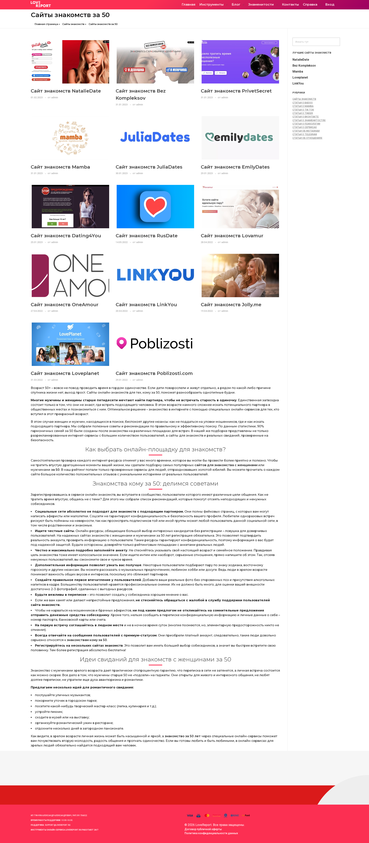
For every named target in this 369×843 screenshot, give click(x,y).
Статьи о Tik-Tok (303, 109)
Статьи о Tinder (303, 113)
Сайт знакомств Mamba (60, 167)
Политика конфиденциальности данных (211, 833)
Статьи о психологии (306, 123)
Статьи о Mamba (303, 106)
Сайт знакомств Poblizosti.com (154, 373)
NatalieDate (301, 59)
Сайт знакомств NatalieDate (66, 91)
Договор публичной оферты (203, 829)
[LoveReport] (64, 4)
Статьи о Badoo (303, 102)
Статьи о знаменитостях (309, 120)
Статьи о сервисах (305, 127)
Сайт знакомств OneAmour (64, 304)
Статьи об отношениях (307, 138)
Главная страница (46, 24)
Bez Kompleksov (304, 65)
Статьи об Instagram (306, 131)
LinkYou (298, 83)
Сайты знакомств (73, 24)
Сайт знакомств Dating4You (66, 235)
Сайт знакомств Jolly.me (231, 304)
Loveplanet (300, 77)
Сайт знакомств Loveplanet (65, 373)
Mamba (298, 71)
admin (54, 97)
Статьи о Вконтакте (306, 116)
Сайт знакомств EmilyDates (235, 167)
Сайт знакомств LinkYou (146, 304)
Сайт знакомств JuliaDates (149, 167)
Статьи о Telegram (305, 134)
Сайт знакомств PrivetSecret (236, 91)
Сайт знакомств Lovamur (232, 235)
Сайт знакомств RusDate (147, 235)
